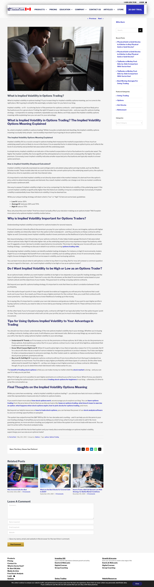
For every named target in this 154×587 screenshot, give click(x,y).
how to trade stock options (46, 410)
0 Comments (26, 492)
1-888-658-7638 (130, 2)
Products (11, 558)
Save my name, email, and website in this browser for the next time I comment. (40, 539)
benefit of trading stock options (23, 370)
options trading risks (70, 247)
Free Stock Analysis (15, 574)
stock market (78, 370)
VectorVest (12, 437)
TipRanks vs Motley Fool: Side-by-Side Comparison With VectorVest (127, 63)
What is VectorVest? (15, 566)
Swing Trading (123, 96)
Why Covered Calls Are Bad (17, 489)
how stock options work (41, 401)
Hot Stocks (121, 105)
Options (37, 437)
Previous (92, 19)
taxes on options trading (68, 403)
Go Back (121, 22)
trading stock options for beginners (62, 379)
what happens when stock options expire (32, 406)
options (47, 437)
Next (100, 19)
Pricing (10, 561)
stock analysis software (93, 410)
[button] (9, 479)
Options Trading (54, 437)
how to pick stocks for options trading (64, 406)
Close (137, 584)
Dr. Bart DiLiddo (13, 568)
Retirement (121, 110)
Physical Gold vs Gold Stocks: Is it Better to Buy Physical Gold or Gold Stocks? (129, 44)
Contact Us (12, 563)
